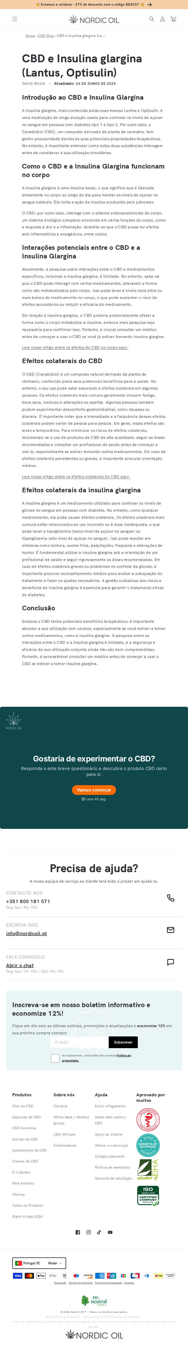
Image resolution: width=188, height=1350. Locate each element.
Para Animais (23, 1183)
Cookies (129, 1282)
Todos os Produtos (27, 1205)
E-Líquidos (21, 1172)
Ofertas (18, 1194)
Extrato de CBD (25, 1139)
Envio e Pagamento (110, 1106)
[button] (14, 19)
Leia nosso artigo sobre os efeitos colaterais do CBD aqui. (76, 476)
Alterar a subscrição (111, 1145)
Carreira (60, 1106)
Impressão (60, 1282)
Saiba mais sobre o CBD (110, 1120)
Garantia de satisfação (113, 1178)
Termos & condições (81, 1282)
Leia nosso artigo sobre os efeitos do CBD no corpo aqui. (75, 347)
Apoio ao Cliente (108, 1134)
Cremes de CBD (25, 1161)
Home (30, 35)
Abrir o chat (20, 965)
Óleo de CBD (23, 1106)
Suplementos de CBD (29, 1150)
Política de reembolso (112, 1167)
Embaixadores (65, 1145)
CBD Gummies (24, 1128)
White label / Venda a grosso (71, 1120)
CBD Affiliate (64, 1134)
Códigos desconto (110, 1156)
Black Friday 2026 (27, 1216)
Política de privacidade (108, 1282)
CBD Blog (46, 35)
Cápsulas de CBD (26, 1117)
